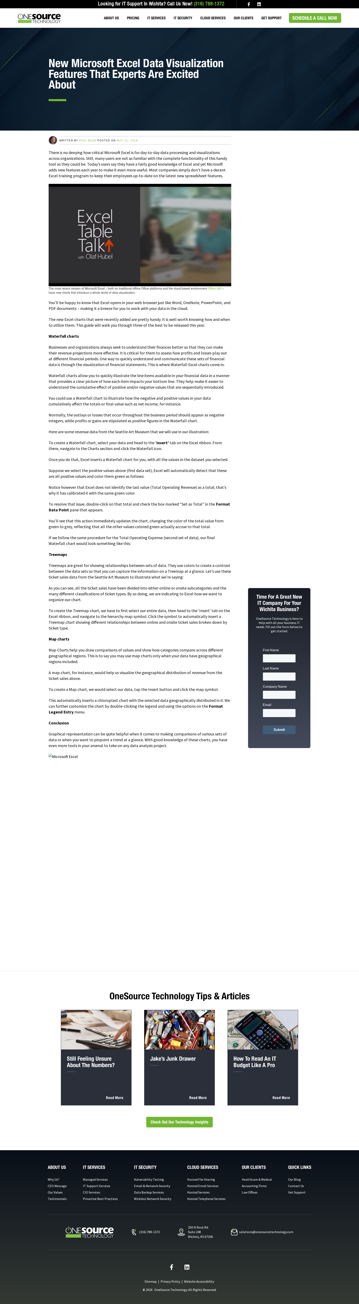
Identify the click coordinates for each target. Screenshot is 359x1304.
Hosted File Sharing (201, 1179)
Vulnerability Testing (149, 1179)
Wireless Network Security (152, 1199)
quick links (299, 1167)
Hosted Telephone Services (206, 1199)
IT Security (183, 18)
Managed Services (95, 1179)
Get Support (271, 18)
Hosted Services (198, 1192)
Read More (114, 1097)
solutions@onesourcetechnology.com (266, 1232)
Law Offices (250, 1192)
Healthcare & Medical (257, 1179)
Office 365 (214, 288)
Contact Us (296, 1186)
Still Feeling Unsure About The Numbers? (91, 1061)
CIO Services (91, 1192)
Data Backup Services (149, 1192)
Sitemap (151, 1281)
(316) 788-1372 (209, 4)
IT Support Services (96, 1186)
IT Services (156, 18)
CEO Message (57, 1186)
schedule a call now (314, 18)
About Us (111, 18)
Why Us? (53, 1179)
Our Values (55, 1192)
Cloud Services (213, 18)
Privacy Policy (170, 1281)
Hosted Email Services (203, 1186)
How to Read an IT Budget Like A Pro (255, 1061)
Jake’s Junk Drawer (173, 1058)
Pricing (133, 18)
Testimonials (57, 1199)
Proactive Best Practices (100, 1199)
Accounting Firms (254, 1186)
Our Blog (294, 1179)
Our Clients (243, 18)
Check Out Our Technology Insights (179, 1122)
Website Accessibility (199, 1281)
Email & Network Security (152, 1186)
